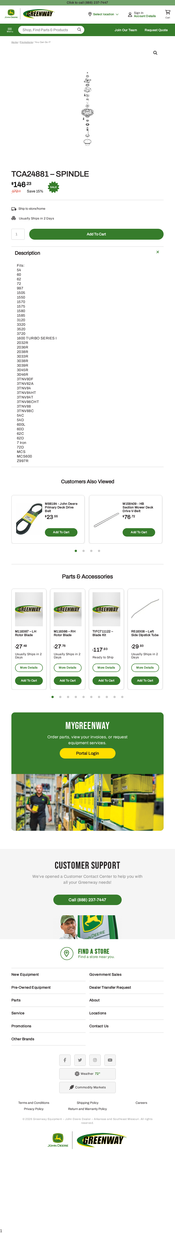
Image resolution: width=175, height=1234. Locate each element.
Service (17, 1013)
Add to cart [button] (61, 532)
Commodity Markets (90, 1087)
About (94, 1000)
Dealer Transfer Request (110, 987)
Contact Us (99, 1026)
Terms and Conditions (33, 1103)
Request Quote (156, 30)
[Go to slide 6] (91, 697)
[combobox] (51, 30)
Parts (16, 1000)
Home (14, 42)
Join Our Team (126, 30)
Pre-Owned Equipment (31, 987)
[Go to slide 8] (107, 697)
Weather (90, 1073)
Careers (141, 1103)
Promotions (26, 42)
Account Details (145, 16)
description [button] (27, 253)
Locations (97, 1013)
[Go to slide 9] (114, 697)
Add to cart (96, 234)
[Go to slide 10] (122, 697)
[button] (155, 53)
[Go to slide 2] (83, 551)
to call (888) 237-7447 (87, 2)
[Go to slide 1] (76, 551)
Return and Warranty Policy (87, 1109)
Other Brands (22, 1039)
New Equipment (25, 974)
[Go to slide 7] (99, 697)
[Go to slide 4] (99, 551)
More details (29, 667)
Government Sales (105, 974)
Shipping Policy (87, 1103)
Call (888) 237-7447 (87, 900)
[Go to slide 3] (91, 551)
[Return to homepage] (30, 18)
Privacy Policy (34, 1109)
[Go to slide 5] (83, 697)
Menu (10, 31)
